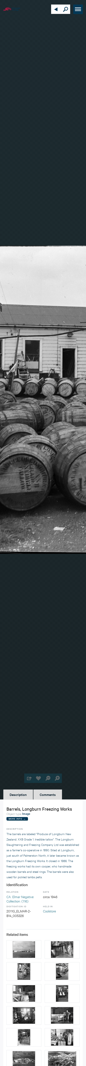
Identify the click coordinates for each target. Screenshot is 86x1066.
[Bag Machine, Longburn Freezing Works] (62, 993)
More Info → (17, 818)
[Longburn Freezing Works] (23, 949)
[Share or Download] (29, 778)
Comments (48, 794)
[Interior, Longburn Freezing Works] (62, 949)
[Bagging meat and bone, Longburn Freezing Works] (23, 971)
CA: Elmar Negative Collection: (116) (20, 898)
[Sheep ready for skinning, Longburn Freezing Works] (23, 1037)
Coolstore (49, 911)
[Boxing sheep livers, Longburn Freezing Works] (62, 1037)
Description (18, 794)
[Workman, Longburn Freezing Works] (23, 993)
